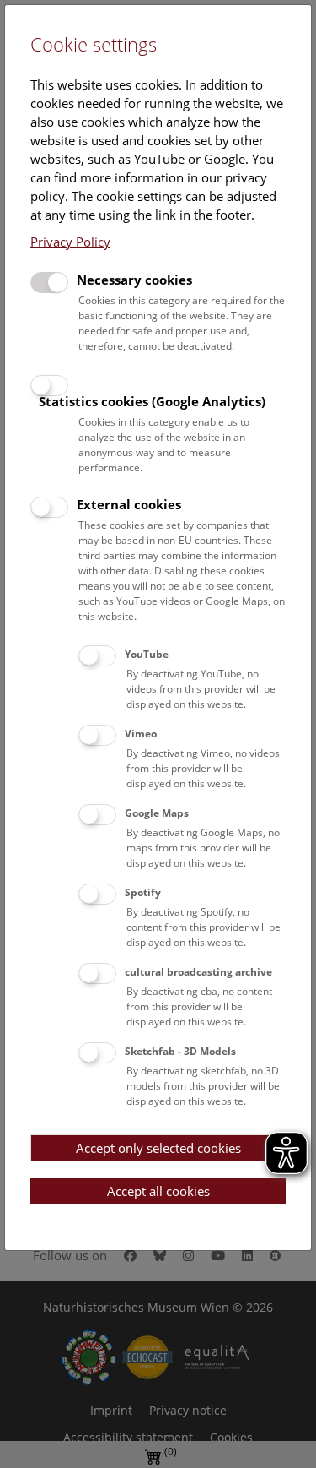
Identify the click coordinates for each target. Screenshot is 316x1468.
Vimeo (141, 733)
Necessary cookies (134, 279)
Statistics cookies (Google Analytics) (152, 401)
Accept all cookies (158, 1191)
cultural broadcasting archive (198, 972)
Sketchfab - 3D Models (180, 1051)
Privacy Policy (70, 241)
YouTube (147, 654)
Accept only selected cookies (158, 1147)
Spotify (143, 892)
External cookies (129, 504)
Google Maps (157, 813)
